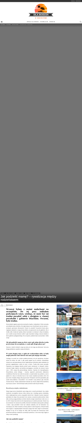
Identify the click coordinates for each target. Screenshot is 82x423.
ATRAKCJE (52, 21)
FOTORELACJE (44, 21)
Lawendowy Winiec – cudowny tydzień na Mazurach (69, 389)
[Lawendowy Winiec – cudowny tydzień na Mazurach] (69, 380)
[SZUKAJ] (80, 22)
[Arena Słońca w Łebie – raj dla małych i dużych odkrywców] (69, 400)
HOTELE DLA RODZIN (32, 21)
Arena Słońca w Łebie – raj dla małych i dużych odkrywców (69, 410)
